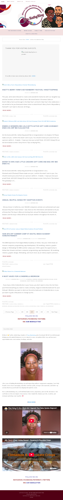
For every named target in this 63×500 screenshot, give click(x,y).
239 (42, 312)
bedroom (35, 279)
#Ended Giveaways (14, 151)
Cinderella (20, 304)
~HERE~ (33, 76)
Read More (7, 110)
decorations (23, 281)
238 (37, 312)
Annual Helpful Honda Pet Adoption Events (22, 200)
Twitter (46, 480)
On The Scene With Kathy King (36, 492)
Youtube (41, 319)
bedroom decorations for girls (46, 279)
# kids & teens (13, 304)
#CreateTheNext (42, 238)
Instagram (22, 319)
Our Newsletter (33, 483)
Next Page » (55, 312)
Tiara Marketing (31, 335)
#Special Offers (13, 264)
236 (27, 312)
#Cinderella (29, 279)
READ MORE (31, 402)
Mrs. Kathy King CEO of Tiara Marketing (31, 16)
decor (55, 279)
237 (32, 312)
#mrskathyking (13, 223)
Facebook (32, 319)
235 (22, 312)
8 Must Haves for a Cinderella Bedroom (20, 276)
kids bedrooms (39, 281)
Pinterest (37, 480)
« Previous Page (9, 312)
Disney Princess (31, 281)
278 (48, 312)
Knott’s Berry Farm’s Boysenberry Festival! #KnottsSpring (30, 90)
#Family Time (12, 116)
